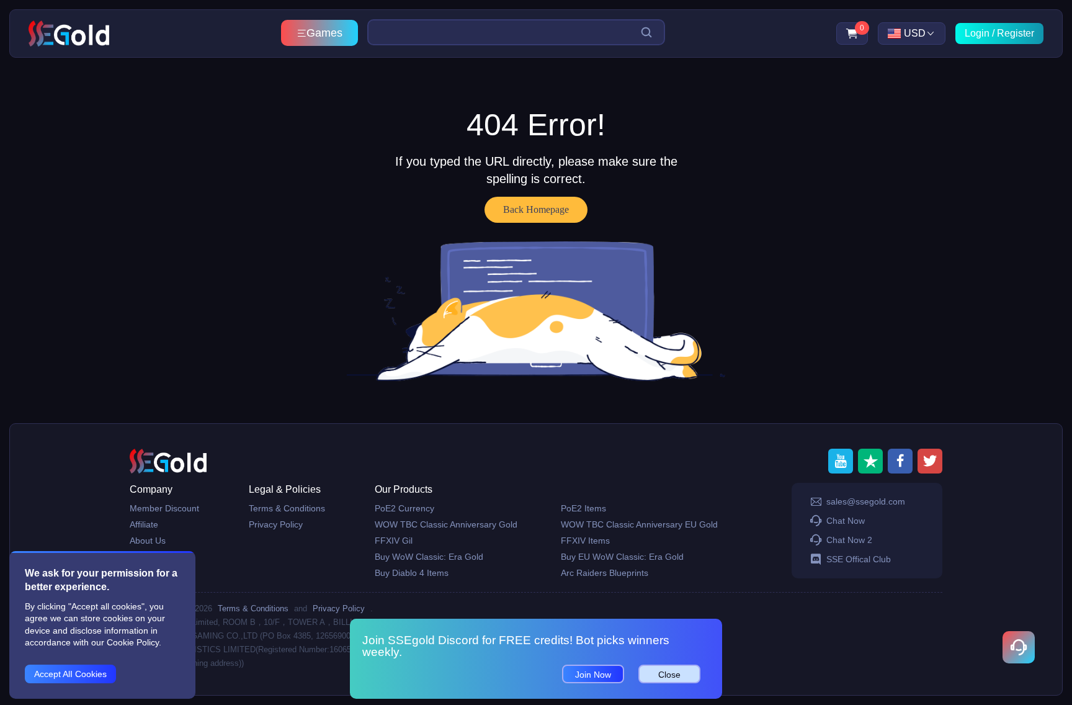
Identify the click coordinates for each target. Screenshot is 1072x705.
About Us (148, 541)
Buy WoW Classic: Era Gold (429, 557)
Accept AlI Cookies (70, 674)
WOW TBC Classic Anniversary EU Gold (639, 524)
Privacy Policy (276, 524)
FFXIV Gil (394, 541)
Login (977, 33)
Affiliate (144, 524)
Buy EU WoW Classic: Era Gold (622, 557)
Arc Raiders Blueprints (604, 573)
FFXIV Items (585, 541)
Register (1015, 33)
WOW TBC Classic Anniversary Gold (446, 524)
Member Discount (164, 508)
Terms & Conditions (287, 508)
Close (669, 675)
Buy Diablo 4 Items (412, 573)
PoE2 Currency (404, 508)
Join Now (593, 675)
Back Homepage (536, 209)
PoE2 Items (583, 508)
